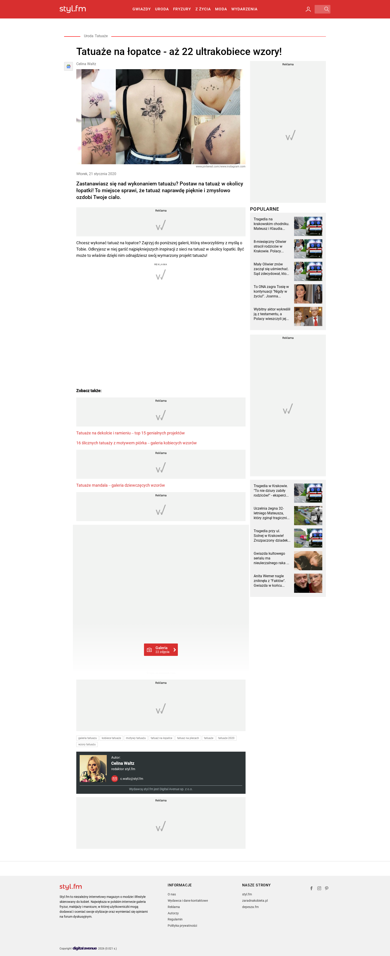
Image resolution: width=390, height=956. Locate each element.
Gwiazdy (141, 9)
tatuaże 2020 (226, 738)
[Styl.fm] (77, 9)
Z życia (203, 9)
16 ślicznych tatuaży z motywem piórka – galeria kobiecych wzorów (136, 442)
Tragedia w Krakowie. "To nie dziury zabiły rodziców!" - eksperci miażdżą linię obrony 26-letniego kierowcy (271, 491)
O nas (172, 894)
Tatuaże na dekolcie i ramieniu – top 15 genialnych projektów (130, 433)
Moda (221, 9)
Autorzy (173, 913)
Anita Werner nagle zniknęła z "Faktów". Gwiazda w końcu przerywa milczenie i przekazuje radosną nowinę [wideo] (270, 581)
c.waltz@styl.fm (131, 778)
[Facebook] (311, 889)
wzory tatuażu (87, 744)
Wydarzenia (244, 9)
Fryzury (182, 9)
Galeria (162, 650)
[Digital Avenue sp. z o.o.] (85, 948)
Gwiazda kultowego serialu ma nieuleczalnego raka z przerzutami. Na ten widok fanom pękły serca (271, 558)
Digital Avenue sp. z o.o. (176, 789)
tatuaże (208, 738)
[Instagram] (319, 889)
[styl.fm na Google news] (68, 66)
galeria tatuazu (87, 738)
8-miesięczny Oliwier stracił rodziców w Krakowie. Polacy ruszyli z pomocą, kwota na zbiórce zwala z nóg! (270, 246)
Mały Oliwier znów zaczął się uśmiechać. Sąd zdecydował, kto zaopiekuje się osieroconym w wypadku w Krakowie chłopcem (271, 269)
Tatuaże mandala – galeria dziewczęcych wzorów (120, 485)
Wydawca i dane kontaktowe (188, 900)
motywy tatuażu (136, 738)
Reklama (174, 907)
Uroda (162, 9)
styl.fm (247, 894)
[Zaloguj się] (308, 9)
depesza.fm (250, 907)
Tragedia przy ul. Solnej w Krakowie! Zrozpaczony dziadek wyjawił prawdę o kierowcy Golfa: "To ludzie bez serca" (271, 536)
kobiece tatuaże (111, 738)
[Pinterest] (327, 889)
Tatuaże (101, 36)
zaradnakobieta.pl (255, 900)
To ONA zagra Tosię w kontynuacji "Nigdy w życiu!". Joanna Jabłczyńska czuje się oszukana (271, 292)
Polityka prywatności (182, 925)
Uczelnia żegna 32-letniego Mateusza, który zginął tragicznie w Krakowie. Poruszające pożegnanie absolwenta (271, 513)
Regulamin (175, 919)
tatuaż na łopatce (161, 738)
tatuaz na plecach (188, 738)
